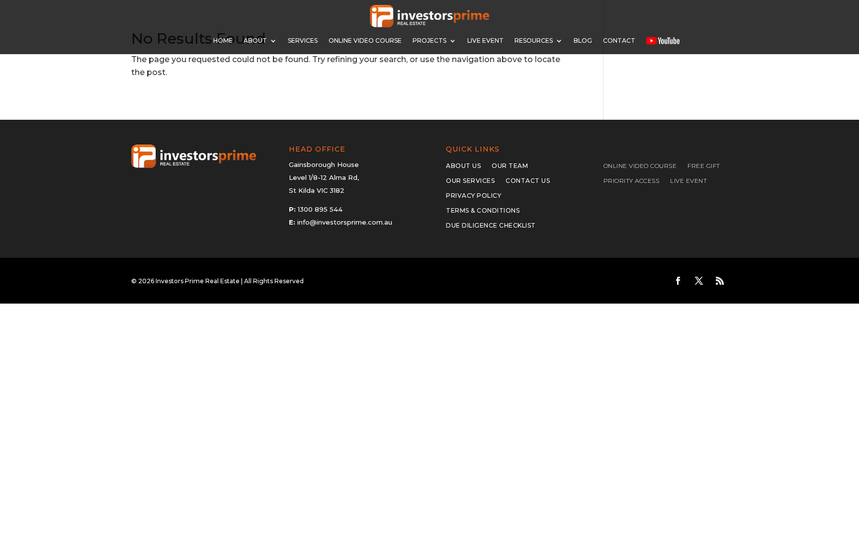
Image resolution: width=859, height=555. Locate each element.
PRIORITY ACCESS (631, 180)
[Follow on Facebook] (678, 281)
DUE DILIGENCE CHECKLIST (491, 225)
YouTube (663, 40)
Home (223, 40)
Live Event (485, 40)
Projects (429, 40)
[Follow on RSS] (720, 281)
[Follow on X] (699, 281)
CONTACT (619, 40)
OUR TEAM (510, 165)
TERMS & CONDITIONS (482, 210)
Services (303, 40)
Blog (583, 40)
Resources (534, 40)
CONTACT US (528, 180)
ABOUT (255, 40)
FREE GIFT (703, 165)
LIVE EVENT (688, 180)
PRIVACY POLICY (473, 195)
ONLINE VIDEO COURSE (365, 40)
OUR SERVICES (470, 180)
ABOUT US (463, 165)
